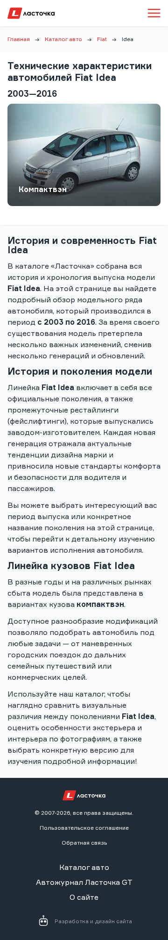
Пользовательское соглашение (84, 827)
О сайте (84, 897)
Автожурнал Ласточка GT (84, 882)
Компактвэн (43, 189)
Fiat (102, 39)
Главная (18, 39)
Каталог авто (63, 39)
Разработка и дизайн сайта (93, 921)
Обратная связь (84, 842)
